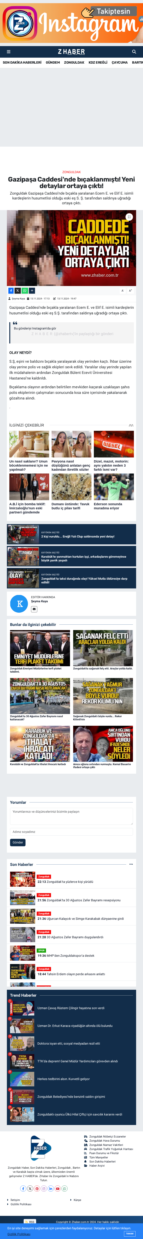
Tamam (130, 1233)
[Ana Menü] (8, 52)
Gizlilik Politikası (21, 1204)
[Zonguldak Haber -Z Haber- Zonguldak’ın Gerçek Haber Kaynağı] (71, 52)
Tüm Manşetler (98, 1157)
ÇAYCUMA (120, 62)
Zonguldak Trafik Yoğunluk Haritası (111, 1149)
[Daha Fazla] (32, 291)
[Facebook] (23, 1188)
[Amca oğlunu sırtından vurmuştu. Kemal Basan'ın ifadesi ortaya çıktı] (103, 743)
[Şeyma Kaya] (19, 603)
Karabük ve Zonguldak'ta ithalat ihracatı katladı (38, 764)
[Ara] (134, 52)
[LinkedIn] (51, 1188)
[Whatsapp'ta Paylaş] (25, 291)
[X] (30, 1188)
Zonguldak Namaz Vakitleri (106, 1145)
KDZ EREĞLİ (98, 62)
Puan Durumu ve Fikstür (104, 1153)
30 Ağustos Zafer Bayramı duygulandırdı (70, 937)
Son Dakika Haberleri (102, 1161)
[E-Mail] (34, 609)
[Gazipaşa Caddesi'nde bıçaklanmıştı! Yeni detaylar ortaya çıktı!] (71, 248)
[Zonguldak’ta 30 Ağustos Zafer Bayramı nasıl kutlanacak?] (40, 696)
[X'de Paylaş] (18, 291)
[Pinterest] (37, 1188)
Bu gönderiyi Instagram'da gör (35, 328)
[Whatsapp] (64, 1188)
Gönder (18, 842)
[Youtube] (58, 1188)
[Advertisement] (71, 117)
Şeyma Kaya (18, 298)
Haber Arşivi (97, 1165)
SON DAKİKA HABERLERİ (22, 62)
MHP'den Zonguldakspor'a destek (66, 955)
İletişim (15, 1200)
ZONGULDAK (74, 62)
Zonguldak (71, 172)
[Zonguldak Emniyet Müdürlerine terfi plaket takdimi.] (40, 648)
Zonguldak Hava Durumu (104, 1140)
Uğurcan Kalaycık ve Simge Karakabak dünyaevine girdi (81, 919)
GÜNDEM (53, 62)
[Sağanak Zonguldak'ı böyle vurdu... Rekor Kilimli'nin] (103, 696)
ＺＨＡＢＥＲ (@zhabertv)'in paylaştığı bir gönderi (72, 334)
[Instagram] (44, 1188)
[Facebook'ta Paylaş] (11, 291)
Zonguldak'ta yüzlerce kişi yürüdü (65, 882)
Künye (77, 1200)
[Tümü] (131, 864)
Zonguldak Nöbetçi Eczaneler (107, 1136)
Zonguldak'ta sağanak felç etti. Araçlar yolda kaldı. (103, 668)
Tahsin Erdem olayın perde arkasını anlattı (71, 974)
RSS (31, 1222)
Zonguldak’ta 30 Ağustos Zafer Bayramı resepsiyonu (79, 900)
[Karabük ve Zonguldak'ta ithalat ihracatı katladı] (40, 743)
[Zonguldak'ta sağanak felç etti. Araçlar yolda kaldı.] (103, 648)
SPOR (41, 950)
